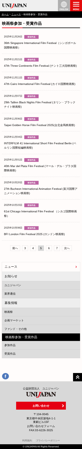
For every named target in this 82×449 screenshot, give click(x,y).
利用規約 (27, 440)
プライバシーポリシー (48, 440)
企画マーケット (14, 320)
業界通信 (10, 293)
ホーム (5, 14)
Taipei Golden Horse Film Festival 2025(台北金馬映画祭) (39, 125)
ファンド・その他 (15, 328)
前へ (15, 248)
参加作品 (10, 345)
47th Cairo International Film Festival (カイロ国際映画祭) (39, 83)
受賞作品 (10, 353)
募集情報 (11, 303)
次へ (67, 248)
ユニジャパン (12, 285)
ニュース (16, 14)
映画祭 (8, 311)
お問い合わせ (41, 405)
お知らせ (11, 276)
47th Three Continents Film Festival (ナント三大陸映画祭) (40, 65)
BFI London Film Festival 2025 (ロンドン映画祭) (34, 234)
